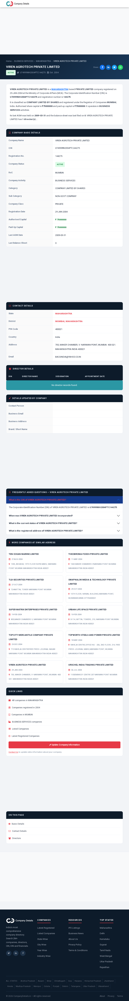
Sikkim (65, 986)
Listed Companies (20, 729)
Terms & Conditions (78, 950)
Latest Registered (45, 928)
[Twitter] (8, 953)
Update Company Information (65, 745)
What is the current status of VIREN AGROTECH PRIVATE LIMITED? (43, 523)
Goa (70, 981)
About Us (73, 939)
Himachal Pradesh (92, 981)
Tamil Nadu (105, 950)
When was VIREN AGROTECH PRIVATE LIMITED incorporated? (41, 515)
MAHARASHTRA (43, 61)
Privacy (111, 996)
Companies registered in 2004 (25, 707)
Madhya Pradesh (23, 986)
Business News (76, 933)
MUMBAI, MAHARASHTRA (68, 321)
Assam (41, 981)
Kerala (10, 986)
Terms (120, 996)
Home (9, 61)
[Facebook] (23, 953)
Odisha (47, 986)
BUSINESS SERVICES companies (27, 722)
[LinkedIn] (15, 953)
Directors (16, 838)
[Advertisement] (64, 30)
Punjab (56, 986)
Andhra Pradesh (28, 981)
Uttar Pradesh (106, 961)
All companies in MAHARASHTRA (27, 700)
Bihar (49, 981)
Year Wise (42, 950)
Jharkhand (109, 981)
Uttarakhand (103, 986)
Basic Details (17, 824)
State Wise (42, 939)
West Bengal (106, 956)
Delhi (102, 933)
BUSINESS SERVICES (23, 61)
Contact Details (19, 831)
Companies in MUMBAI (22, 714)
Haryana (78, 981)
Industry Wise (43, 956)
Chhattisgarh (59, 981)
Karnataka (105, 939)
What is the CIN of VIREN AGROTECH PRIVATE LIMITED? (37, 499)
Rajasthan (104, 967)
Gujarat (103, 944)
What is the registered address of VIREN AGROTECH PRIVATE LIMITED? (46, 530)
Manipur (37, 986)
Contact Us (13, 752)
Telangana (75, 986)
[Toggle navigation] (118, 4)
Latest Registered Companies (25, 736)
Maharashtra (106, 928)
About (102, 996)
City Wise (41, 944)
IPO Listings (74, 928)
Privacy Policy (75, 944)
